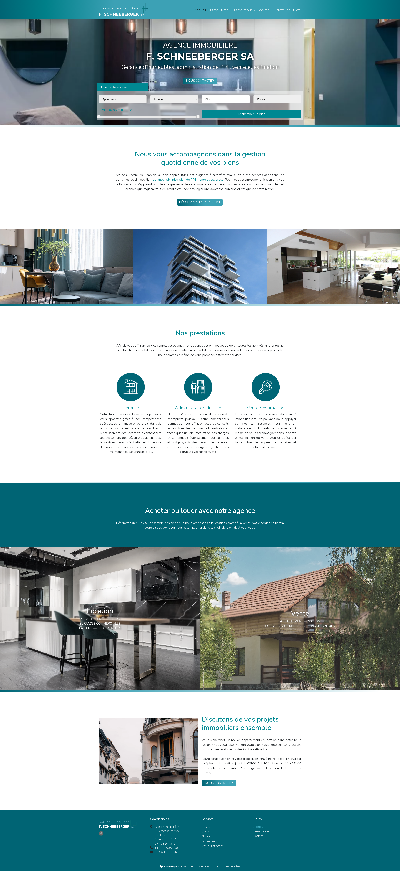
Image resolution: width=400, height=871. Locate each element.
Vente (279, 10)
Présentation (220, 10)
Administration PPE (213, 841)
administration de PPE (181, 180)
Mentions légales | (200, 866)
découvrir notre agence (200, 202)
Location (265, 10)
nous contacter (200, 81)
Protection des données (226, 866)
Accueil (201, 10)
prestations (243, 10)
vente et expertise (211, 180)
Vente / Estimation (213, 846)
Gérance (207, 836)
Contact (293, 10)
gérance (158, 180)
